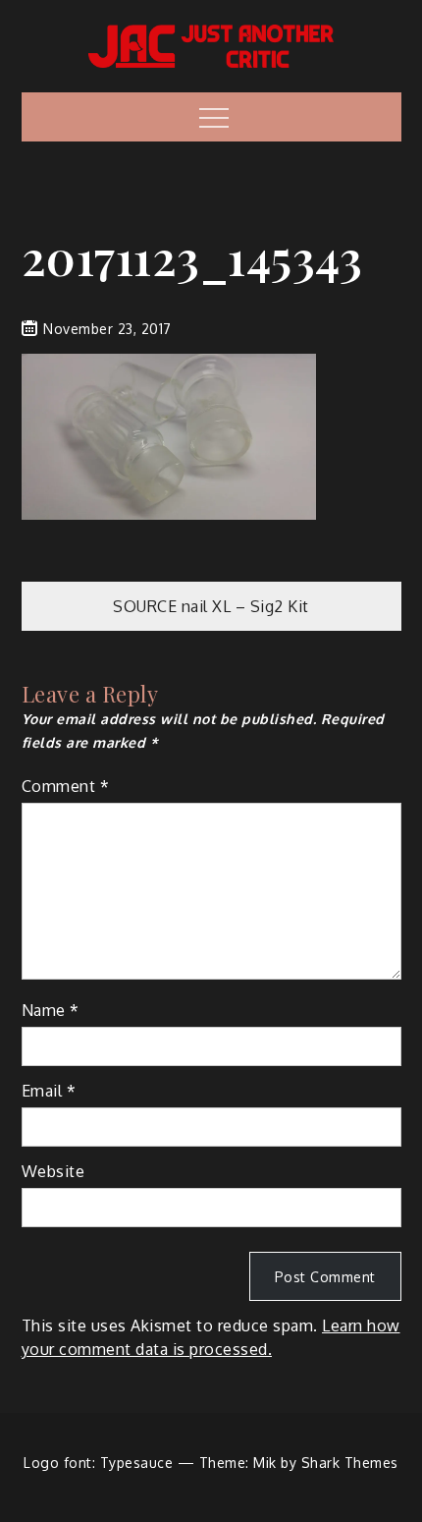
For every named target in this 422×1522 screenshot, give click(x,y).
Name (50, 1010)
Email (49, 1090)
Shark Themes (349, 1462)
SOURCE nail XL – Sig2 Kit (211, 606)
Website (53, 1171)
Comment (66, 786)
